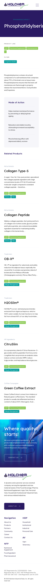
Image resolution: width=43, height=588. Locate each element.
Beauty (7, 197)
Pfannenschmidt (21, 19)
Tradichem (8, 254)
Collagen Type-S (16, 171)
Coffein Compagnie (11, 383)
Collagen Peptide (17, 215)
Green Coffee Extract (19, 388)
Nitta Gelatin (9, 166)
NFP (6, 48)
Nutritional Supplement (17, 48)
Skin (13, 197)
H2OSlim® (11, 303)
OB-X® (9, 259)
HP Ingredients (9, 339)
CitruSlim (11, 344)
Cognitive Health (10, 61)
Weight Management (11, 284)
